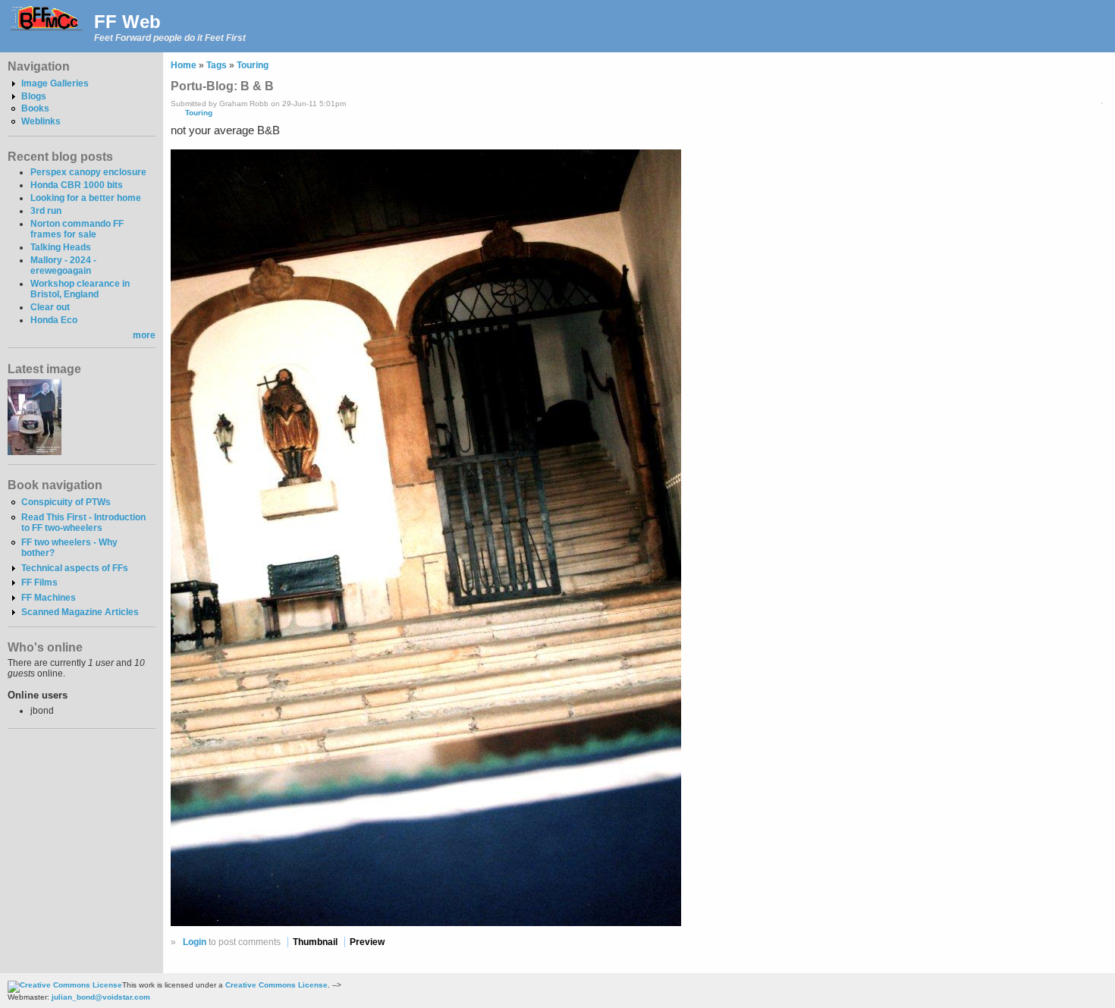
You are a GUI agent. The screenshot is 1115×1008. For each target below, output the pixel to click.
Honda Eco (53, 320)
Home (183, 65)
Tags (216, 65)
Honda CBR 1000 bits (76, 185)
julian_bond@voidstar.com (101, 997)
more (144, 335)
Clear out (50, 307)
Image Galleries (55, 83)
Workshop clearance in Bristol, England (80, 289)
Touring (253, 65)
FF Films (39, 582)
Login (194, 942)
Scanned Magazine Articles (80, 612)
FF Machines (48, 597)
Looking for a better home (85, 198)
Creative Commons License (276, 985)
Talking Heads (60, 247)
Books (35, 108)
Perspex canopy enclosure (88, 172)
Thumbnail (315, 942)
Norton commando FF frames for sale (77, 229)
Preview (367, 942)
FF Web (127, 21)
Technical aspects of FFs (74, 568)
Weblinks (41, 121)
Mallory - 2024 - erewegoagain (63, 265)
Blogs (33, 96)
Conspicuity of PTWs (66, 502)
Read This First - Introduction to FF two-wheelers (83, 522)
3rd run (45, 211)
